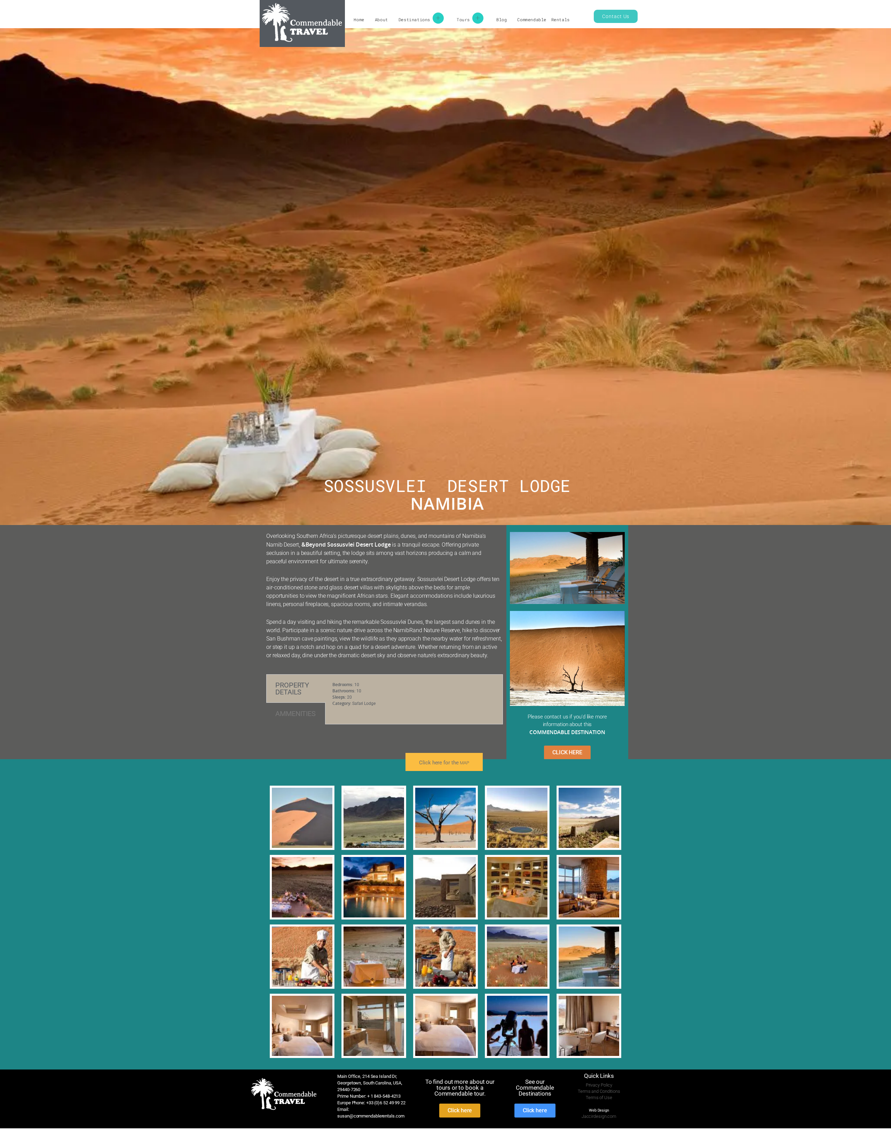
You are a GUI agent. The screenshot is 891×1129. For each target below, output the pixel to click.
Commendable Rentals (543, 19)
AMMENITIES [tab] (295, 713)
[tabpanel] (414, 699)
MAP (464, 762)
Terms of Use (599, 1097)
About (381, 19)
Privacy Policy (599, 1085)
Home (359, 19)
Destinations (414, 19)
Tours (463, 19)
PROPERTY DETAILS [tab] (292, 688)
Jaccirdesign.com (599, 1116)
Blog (501, 19)
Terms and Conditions (599, 1091)
